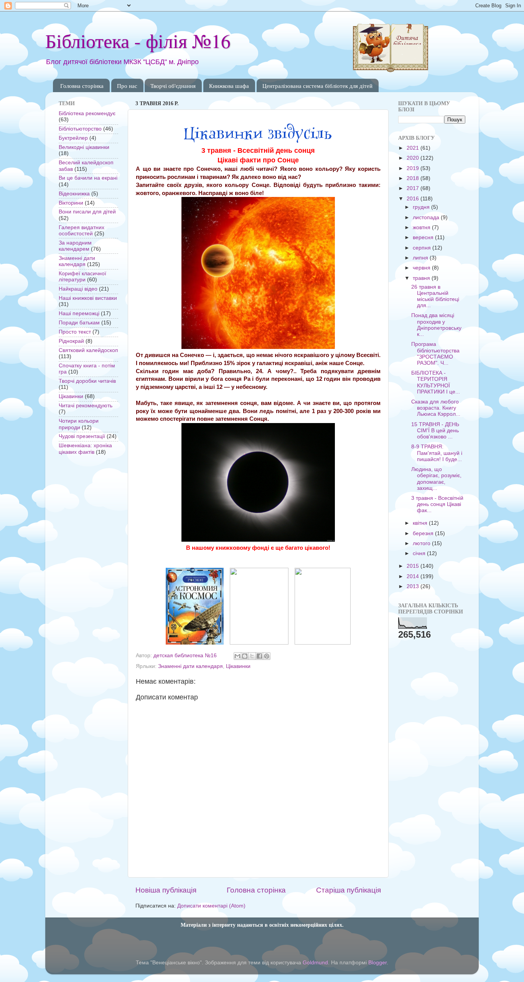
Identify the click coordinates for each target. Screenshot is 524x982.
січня (420, 553)
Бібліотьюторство (80, 129)
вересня (424, 237)
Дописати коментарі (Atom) (211, 906)
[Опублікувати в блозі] (245, 656)
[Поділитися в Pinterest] (266, 656)
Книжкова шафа (229, 85)
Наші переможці (79, 313)
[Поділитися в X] (252, 656)
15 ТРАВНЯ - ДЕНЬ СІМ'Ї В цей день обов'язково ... (435, 431)
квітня (421, 523)
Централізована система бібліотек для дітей (317, 85)
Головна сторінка (82, 85)
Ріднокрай (71, 341)
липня (421, 258)
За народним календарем (75, 246)
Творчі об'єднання (173, 85)
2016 (413, 199)
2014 (413, 576)
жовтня (422, 227)
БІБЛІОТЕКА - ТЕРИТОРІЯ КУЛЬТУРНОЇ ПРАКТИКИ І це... (435, 382)
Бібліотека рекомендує (87, 113)
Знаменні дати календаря (190, 666)
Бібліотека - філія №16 (138, 40)
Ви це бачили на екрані (88, 178)
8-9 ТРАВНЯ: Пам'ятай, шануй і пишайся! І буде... (436, 453)
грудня (422, 207)
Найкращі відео (78, 289)
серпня (422, 248)
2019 (413, 168)
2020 (413, 158)
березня (424, 533)
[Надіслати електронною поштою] (237, 656)
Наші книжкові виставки (88, 298)
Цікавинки (238, 666)
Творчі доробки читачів (87, 381)
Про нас (127, 85)
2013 (413, 586)
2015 (413, 566)
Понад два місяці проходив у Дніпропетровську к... (436, 324)
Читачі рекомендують (85, 405)
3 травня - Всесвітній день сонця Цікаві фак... (437, 504)
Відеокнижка (74, 194)
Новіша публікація (165, 890)
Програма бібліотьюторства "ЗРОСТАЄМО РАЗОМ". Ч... (435, 353)
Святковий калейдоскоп (88, 350)
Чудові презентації (82, 436)
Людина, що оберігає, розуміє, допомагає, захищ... (436, 478)
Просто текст (75, 332)
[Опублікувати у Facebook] (259, 656)
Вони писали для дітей (87, 212)
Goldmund (315, 962)
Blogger (377, 962)
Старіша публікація (348, 890)
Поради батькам (79, 323)
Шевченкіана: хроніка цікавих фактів (85, 449)
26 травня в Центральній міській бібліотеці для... (435, 296)
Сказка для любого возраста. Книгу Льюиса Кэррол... (435, 408)
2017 (413, 188)
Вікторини (71, 203)
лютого (422, 543)
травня (422, 278)
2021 (413, 148)
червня (422, 268)
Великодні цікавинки (84, 147)
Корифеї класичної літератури (82, 277)
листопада (427, 217)
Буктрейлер (73, 138)
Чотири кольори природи (79, 424)
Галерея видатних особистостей (81, 230)
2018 (413, 178)
